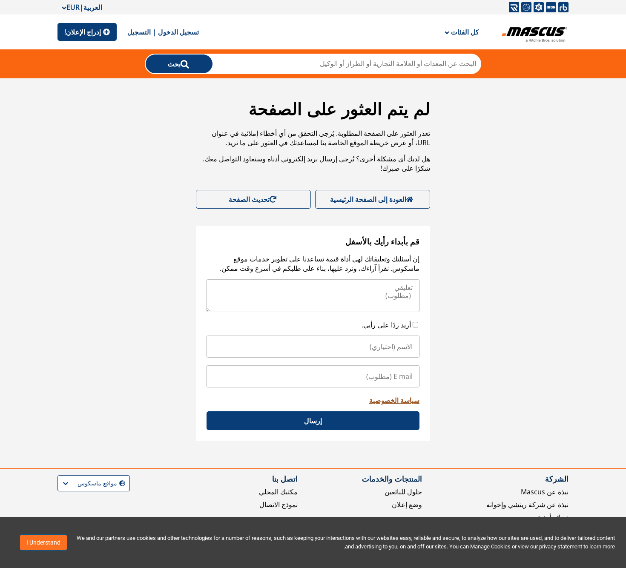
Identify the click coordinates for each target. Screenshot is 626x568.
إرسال (313, 420)
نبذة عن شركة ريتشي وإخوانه (527, 504)
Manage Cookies (490, 546)
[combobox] (124, 483)
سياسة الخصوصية (394, 400)
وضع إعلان (407, 504)
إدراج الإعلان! (82, 32)
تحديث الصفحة (249, 199)
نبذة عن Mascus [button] (545, 491)
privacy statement (560, 546)
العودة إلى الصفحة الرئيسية (368, 199)
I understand (43, 542)
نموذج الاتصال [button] (278, 504)
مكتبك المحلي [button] (278, 491)
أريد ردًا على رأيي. (386, 325)
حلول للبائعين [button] (403, 491)
